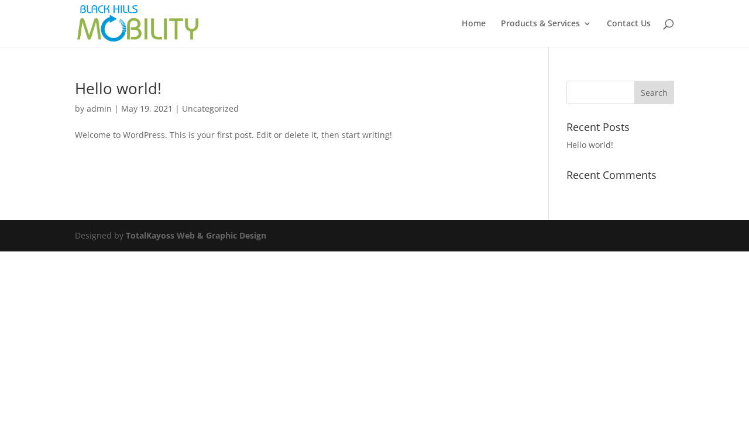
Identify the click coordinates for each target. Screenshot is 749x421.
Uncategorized (210, 108)
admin (99, 108)
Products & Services (540, 24)
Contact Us (629, 24)
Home (474, 24)
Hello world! (118, 88)
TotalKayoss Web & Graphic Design (196, 235)
